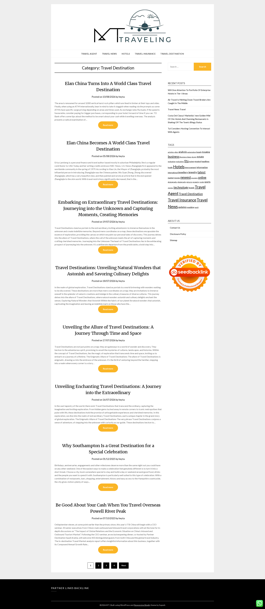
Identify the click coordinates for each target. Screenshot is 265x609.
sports (207, 181)
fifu (186, 161)
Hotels (126, 53)
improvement (190, 167)
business (173, 156)
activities (171, 152)
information (202, 167)
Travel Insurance (145, 53)
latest (202, 172)
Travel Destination (172, 53)
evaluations (180, 161)
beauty (199, 152)
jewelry (192, 172)
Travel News (109, 53)
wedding (190, 207)
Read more (108, 125)
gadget (191, 161)
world (196, 207)
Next (123, 565)
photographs (172, 182)
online (202, 177)
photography (181, 182)
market (171, 178)
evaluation (172, 161)
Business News (185, 157)
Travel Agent (89, 53)
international (173, 173)
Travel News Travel (177, 109)
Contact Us (175, 227)
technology (180, 187)
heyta (122, 96)
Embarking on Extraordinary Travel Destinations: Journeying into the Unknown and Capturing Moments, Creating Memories (108, 208)
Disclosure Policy (178, 234)
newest (185, 177)
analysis (182, 151)
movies (177, 178)
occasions (194, 178)
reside (201, 182)
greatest (197, 161)
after (176, 152)
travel (191, 187)
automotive (191, 152)
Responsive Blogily (142, 605)
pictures (189, 182)
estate (200, 156)
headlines (205, 161)
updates (182, 207)
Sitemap (173, 240)
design (194, 157)
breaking (206, 152)
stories (170, 188)
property (196, 182)
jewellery (183, 172)
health (170, 167)
